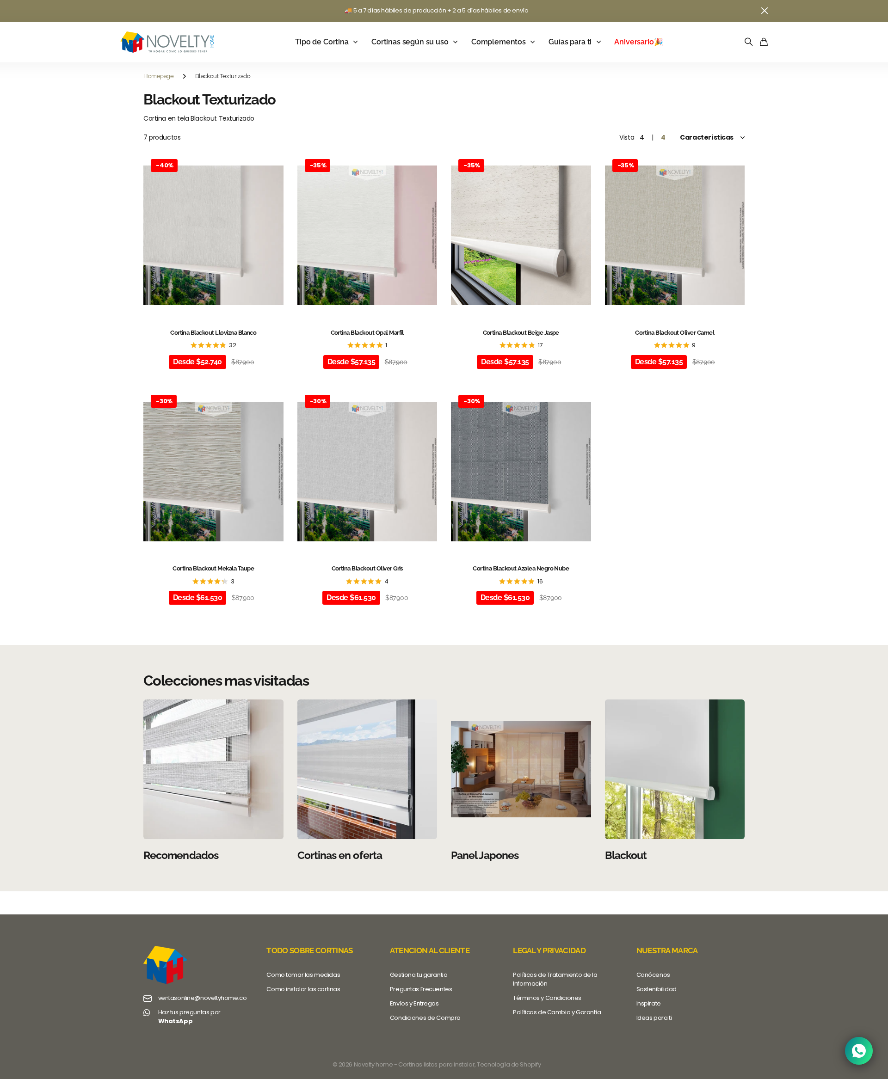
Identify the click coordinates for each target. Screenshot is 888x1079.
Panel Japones (484, 855)
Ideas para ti (654, 1017)
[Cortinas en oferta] (367, 769)
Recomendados (180, 855)
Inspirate (648, 1003)
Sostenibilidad (656, 989)
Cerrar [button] (764, 11)
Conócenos (653, 974)
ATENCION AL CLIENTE (429, 950)
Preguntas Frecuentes (421, 989)
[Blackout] (675, 769)
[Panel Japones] (521, 769)
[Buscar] (749, 42)
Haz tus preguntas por (189, 1016)
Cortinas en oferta (339, 855)
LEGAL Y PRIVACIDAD (549, 950)
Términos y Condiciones (547, 997)
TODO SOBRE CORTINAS (309, 950)
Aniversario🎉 (638, 41)
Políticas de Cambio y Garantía (557, 1012)
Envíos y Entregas (414, 1003)
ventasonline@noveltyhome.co (202, 998)
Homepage (158, 76)
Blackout (626, 855)
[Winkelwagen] (764, 42)
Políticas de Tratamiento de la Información (555, 979)
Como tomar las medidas (303, 974)
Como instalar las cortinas (303, 989)
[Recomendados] (213, 769)
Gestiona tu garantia (419, 974)
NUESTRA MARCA (667, 950)
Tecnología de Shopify (509, 1064)
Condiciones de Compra (425, 1017)
